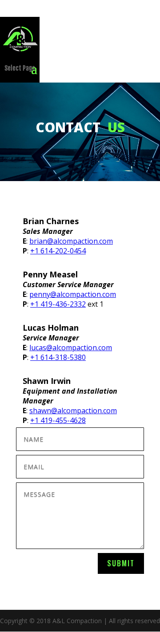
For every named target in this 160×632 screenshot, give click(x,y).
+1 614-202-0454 (58, 251)
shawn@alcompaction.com (73, 410)
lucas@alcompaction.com (70, 347)
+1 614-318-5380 (58, 357)
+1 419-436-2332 (58, 304)
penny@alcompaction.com (72, 294)
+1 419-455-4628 (58, 420)
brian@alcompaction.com (71, 241)
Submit (121, 563)
